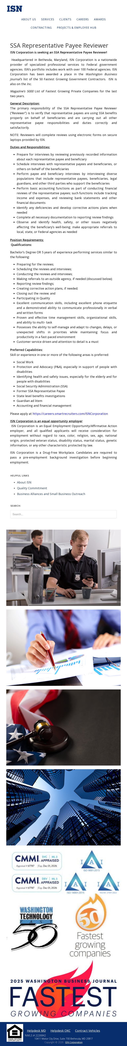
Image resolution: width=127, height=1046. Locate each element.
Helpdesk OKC (60, 1031)
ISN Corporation (74, 1042)
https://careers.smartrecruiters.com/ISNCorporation (70, 414)
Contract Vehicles (87, 1031)
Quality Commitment (32, 488)
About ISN (24, 482)
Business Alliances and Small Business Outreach (51, 494)
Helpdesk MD (36, 1031)
